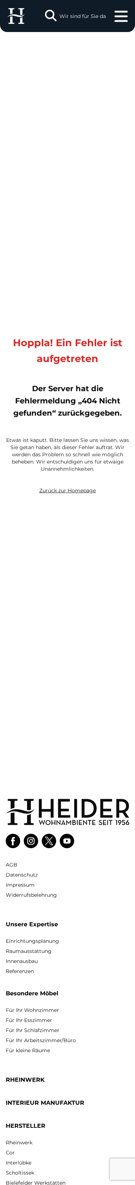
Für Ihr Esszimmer (29, 1020)
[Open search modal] (51, 16)
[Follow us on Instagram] (31, 841)
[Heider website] (16, 16)
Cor (10, 1152)
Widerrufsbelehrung (31, 895)
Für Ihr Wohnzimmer (32, 1010)
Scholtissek (20, 1173)
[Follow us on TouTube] (67, 841)
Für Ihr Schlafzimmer (32, 1030)
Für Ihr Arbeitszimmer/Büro (41, 1040)
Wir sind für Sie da (82, 16)
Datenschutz (22, 875)
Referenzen (20, 971)
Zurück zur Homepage (67, 490)
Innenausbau (22, 961)
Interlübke (18, 1162)
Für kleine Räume (28, 1050)
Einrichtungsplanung (32, 941)
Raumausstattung (28, 951)
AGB (11, 864)
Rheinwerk (19, 1142)
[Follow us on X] (49, 841)
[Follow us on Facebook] (13, 841)
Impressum (20, 885)
